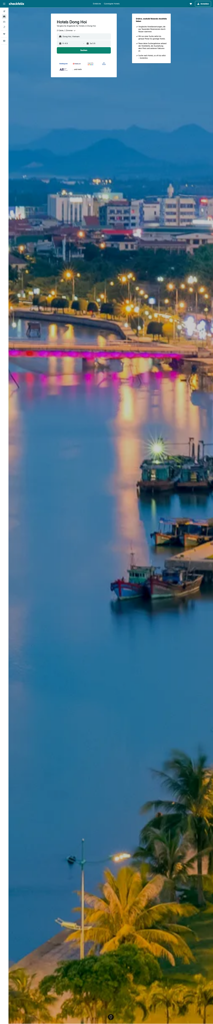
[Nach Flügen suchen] (4, 11)
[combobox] (66, 30)
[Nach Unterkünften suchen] (4, 16)
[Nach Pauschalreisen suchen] (4, 26)
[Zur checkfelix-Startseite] (16, 3)
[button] (4, 4)
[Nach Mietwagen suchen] (4, 21)
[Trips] (4, 33)
